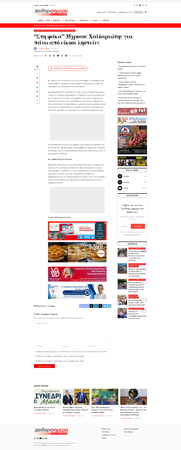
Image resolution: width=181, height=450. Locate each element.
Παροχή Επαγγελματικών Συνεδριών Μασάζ (44, 408)
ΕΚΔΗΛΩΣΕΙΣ (133, 309)
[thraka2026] (132, 111)
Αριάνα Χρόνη (45, 48)
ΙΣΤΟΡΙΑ (131, 248)
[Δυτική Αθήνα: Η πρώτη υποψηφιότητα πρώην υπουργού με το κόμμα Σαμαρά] (76, 397)
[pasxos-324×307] (132, 139)
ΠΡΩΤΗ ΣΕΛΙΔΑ (70, 30)
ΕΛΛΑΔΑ (131, 279)
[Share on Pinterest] (37, 82)
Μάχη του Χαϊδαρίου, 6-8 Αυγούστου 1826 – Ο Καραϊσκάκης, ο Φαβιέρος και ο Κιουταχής (137, 272)
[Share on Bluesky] (58, 56)
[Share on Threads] (54, 56)
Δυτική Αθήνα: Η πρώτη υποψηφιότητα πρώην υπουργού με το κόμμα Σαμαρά (131, 84)
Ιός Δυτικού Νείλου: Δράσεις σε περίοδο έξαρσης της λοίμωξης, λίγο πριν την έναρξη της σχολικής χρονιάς (131, 100)
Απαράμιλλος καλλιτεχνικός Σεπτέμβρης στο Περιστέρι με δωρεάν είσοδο (137, 314)
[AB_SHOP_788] (77, 230)
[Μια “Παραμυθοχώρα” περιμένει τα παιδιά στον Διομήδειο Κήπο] (104, 397)
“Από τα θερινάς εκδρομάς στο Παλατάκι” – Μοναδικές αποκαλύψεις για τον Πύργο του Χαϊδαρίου (137, 255)
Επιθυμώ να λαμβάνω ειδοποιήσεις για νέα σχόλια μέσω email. (60, 356)
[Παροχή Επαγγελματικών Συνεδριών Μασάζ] (47, 397)
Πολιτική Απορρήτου (132, 235)
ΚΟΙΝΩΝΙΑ (59, 30)
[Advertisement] (77, 127)
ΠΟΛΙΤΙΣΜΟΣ (133, 295)
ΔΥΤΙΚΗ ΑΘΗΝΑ (40, 30)
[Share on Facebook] (46, 56)
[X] (137, 5)
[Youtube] (132, 188)
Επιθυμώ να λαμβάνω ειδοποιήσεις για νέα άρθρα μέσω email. (60, 361)
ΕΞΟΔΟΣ (141, 309)
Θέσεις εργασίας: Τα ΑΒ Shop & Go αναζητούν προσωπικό (54, 25)
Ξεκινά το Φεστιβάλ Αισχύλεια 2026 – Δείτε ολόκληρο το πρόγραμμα (136, 302)
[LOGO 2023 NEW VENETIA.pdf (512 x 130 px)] (77, 274)
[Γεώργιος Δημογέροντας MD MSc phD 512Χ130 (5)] (77, 291)
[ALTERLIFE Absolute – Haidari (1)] (132, 161)
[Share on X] (50, 56)
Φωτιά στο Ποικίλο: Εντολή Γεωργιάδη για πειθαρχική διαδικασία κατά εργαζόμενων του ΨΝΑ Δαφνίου (136, 287)
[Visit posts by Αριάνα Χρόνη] (35, 48)
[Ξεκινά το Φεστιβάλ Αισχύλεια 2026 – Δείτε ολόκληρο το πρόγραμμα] (122, 300)
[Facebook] (134, 5)
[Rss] (146, 5)
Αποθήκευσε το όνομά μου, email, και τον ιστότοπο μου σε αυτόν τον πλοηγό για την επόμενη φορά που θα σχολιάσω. (71, 351)
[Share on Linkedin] (37, 87)
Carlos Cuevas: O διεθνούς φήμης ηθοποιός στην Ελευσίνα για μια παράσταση (130, 75)
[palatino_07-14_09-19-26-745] (77, 252)
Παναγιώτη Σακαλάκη (64, 445)
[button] (146, 12)
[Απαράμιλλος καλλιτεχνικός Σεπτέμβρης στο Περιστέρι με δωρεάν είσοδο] (122, 313)
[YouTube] (140, 5)
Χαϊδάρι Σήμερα (41, 413)
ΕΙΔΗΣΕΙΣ (50, 30)
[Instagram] (143, 5)
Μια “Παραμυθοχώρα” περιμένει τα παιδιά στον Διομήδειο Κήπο (102, 409)
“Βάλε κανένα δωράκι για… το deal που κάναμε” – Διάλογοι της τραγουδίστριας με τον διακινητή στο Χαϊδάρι (133, 411)
